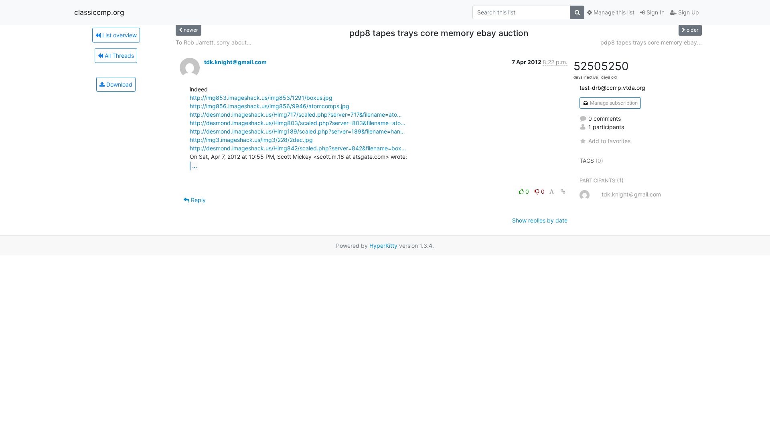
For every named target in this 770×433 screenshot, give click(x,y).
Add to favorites (609, 141)
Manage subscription (613, 103)
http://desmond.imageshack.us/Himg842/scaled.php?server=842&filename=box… (298, 148)
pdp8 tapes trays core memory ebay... (651, 42)
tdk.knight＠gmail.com (235, 62)
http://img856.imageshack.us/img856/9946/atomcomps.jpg (269, 106)
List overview (119, 35)
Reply (197, 199)
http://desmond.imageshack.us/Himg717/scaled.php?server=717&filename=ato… (296, 114)
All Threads (118, 55)
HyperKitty (383, 245)
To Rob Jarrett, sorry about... (213, 42)
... (194, 166)
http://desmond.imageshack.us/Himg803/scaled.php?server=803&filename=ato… (297, 122)
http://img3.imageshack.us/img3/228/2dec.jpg (251, 139)
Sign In (655, 12)
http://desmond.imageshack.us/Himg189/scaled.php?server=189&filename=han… (297, 131)
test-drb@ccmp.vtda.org (612, 87)
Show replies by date (539, 220)
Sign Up (688, 12)
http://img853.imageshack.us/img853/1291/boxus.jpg (261, 97)
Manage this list (613, 12)
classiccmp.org (99, 12)
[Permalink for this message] (563, 191)
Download (118, 84)
